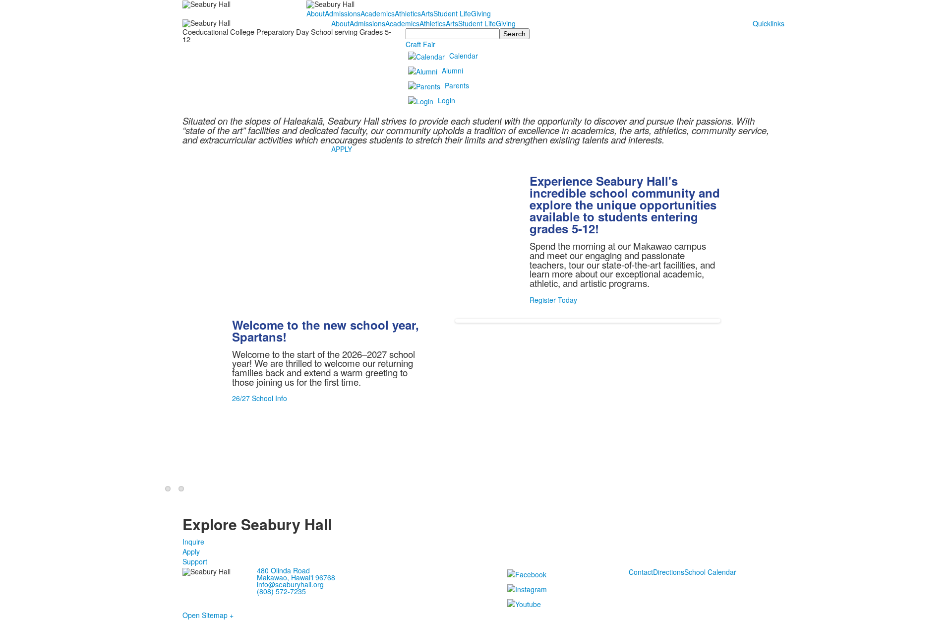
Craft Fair (420, 44)
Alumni (452, 70)
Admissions (342, 13)
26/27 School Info (259, 398)
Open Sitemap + (208, 615)
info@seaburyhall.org (290, 584)
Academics (377, 13)
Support (194, 561)
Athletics (408, 13)
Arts (427, 13)
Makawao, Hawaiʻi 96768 (296, 577)
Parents (457, 85)
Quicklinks (768, 23)
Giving (481, 13)
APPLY (341, 149)
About (315, 13)
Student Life (452, 13)
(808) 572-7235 (281, 591)
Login (446, 100)
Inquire (193, 542)
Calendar (463, 56)
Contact (641, 572)
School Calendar (710, 572)
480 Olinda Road (283, 570)
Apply (191, 551)
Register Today (553, 300)
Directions (668, 572)
